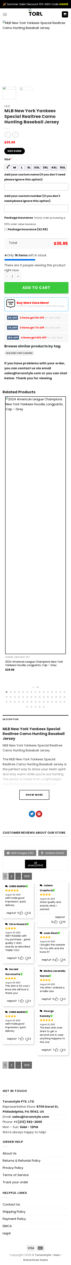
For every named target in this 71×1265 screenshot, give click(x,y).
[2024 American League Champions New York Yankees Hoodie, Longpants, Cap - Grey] (35, 525)
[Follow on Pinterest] (39, 814)
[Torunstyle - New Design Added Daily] (35, 14)
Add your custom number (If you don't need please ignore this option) (32, 198)
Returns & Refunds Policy (21, 1160)
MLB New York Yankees (19, 353)
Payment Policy (14, 1219)
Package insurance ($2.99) (28, 229)
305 (27, 876)
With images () (22, 853)
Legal (7, 1233)
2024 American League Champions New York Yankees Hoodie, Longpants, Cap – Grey (34, 663)
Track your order (15, 1182)
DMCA (7, 1226)
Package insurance (18, 218)
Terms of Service (16, 1175)
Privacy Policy (13, 1168)
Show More (34, 794)
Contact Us (11, 1204)
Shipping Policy (14, 1211)
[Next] (61, 52)
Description (10, 719)
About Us (10, 1153)
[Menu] (5, 14)
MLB (7, 106)
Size (8, 159)
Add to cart (36, 287)
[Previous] (8, 52)
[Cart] (65, 14)
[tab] (35, 719)
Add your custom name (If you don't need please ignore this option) (34, 177)
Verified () (54, 853)
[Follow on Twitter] (32, 814)
